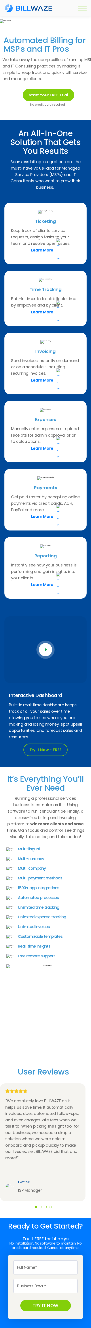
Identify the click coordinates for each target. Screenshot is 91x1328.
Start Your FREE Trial (48, 95)
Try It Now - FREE (45, 749)
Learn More (42, 250)
